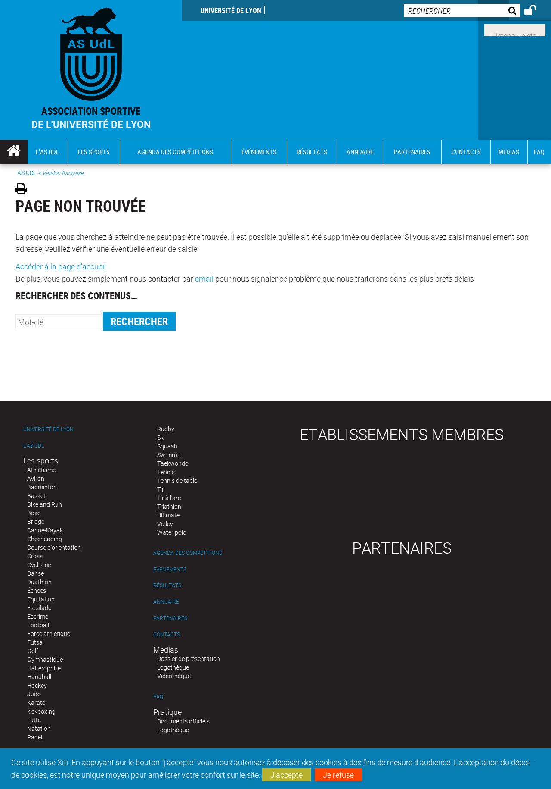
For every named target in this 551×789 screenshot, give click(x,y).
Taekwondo (173, 463)
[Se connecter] (535, 11)
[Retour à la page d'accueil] (91, 52)
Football (38, 625)
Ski (161, 437)
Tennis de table (177, 480)
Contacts (166, 634)
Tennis (166, 472)
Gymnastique (45, 659)
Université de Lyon (231, 10)
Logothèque (173, 667)
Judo (34, 694)
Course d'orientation (54, 547)
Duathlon (39, 582)
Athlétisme (41, 470)
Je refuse (338, 775)
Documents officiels (183, 721)
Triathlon (169, 506)
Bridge (35, 521)
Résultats (167, 585)
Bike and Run (44, 504)
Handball (39, 677)
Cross (35, 556)
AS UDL (27, 173)
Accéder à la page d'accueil (60, 266)
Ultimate (168, 515)
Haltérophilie (44, 668)
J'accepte (286, 775)
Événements (169, 569)
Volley (165, 524)
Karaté (36, 702)
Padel (34, 737)
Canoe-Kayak (45, 530)
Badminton (42, 487)
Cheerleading (44, 539)
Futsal (35, 642)
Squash (167, 446)
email (204, 278)
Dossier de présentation (188, 658)
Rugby (165, 429)
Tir (160, 489)
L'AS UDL (33, 445)
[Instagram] (514, 29)
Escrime (37, 616)
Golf (32, 651)
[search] (462, 10)
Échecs (36, 590)
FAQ (158, 696)
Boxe (33, 513)
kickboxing (41, 711)
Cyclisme (39, 564)
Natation (39, 728)
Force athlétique (48, 633)
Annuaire (166, 601)
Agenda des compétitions (187, 553)
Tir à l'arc (169, 498)
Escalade (39, 608)
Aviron (35, 478)
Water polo (171, 532)
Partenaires (170, 618)
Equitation (41, 599)
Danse (35, 573)
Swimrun (169, 455)
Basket (36, 496)
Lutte (34, 720)
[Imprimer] (24, 189)
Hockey (37, 685)
